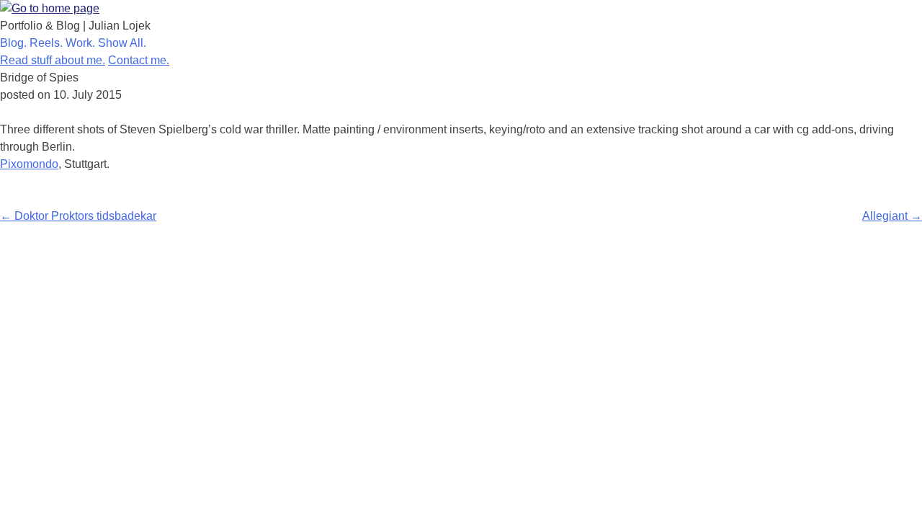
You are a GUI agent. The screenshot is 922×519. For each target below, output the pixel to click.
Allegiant (892, 216)
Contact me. (138, 60)
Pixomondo (29, 164)
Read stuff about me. (52, 60)
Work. (82, 43)
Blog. (15, 43)
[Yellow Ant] (49, 8)
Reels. (48, 43)
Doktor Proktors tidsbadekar (78, 216)
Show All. (123, 43)
